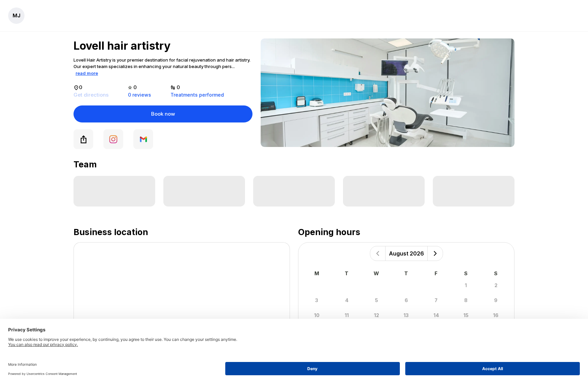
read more (87, 73)
